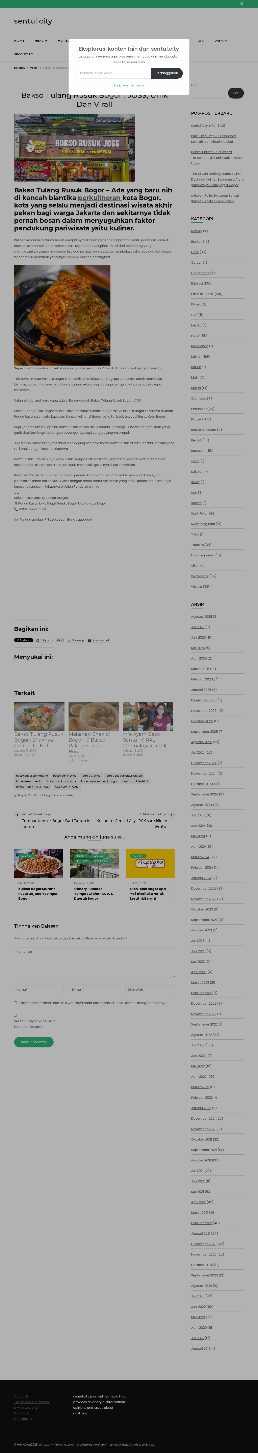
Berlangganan (167, 73)
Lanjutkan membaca (129, 85)
